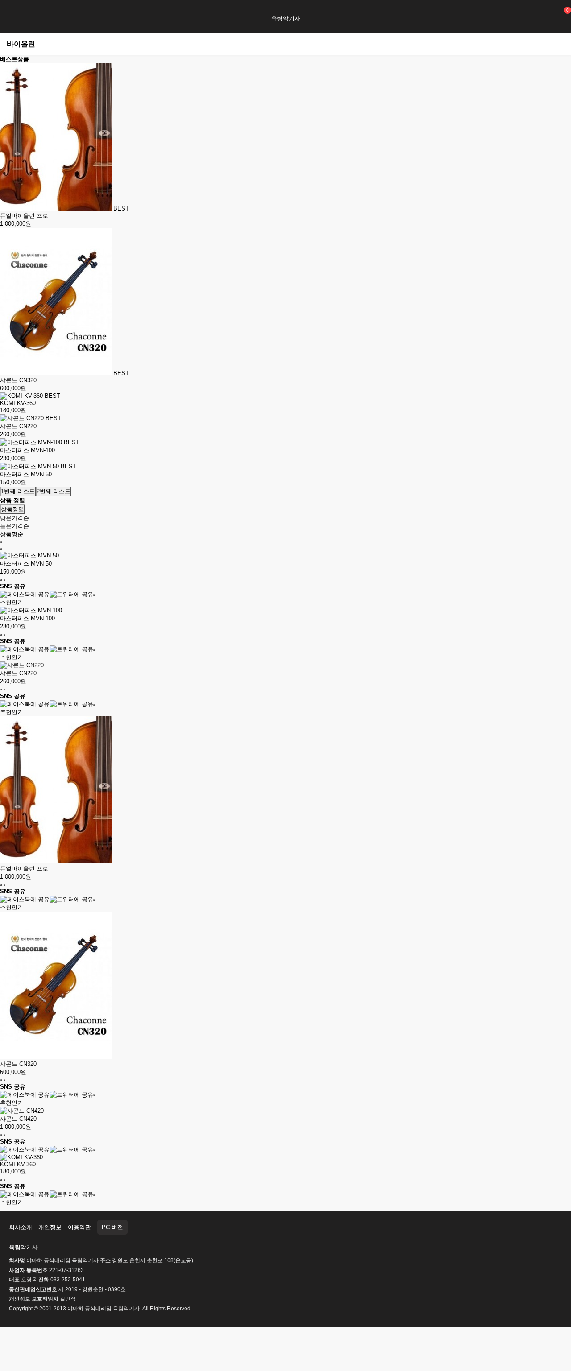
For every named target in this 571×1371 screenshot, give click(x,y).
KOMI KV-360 (18, 403)
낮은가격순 (14, 518)
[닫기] (94, 595)
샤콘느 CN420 (18, 1118)
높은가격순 (14, 526)
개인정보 (50, 1227)
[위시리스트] (1, 580)
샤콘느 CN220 (18, 426)
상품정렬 (12, 509)
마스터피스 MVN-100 (27, 450)
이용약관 (79, 1227)
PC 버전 (112, 1227)
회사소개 (20, 1227)
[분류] (11, 12)
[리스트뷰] (1, 542)
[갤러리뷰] (1, 549)
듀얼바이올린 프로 (24, 215)
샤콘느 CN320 (18, 380)
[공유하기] (4, 580)
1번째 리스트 (18, 491)
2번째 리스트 (53, 491)
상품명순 (11, 534)
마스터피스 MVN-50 (26, 474)
